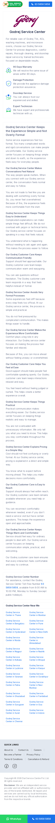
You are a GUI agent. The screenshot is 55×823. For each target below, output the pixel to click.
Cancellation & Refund (38, 759)
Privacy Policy (33, 754)
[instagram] (14, 766)
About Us (8, 750)
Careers (37, 750)
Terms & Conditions (13, 759)
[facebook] (6, 766)
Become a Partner (12, 754)
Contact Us (23, 750)
